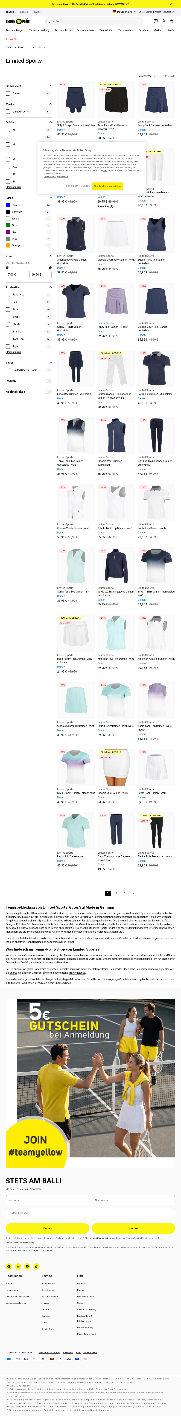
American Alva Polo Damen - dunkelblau (72, 261)
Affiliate (45, 1303)
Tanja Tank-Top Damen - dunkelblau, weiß (71, 463)
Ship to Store (48, 1329)
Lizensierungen (13, 1290)
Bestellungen (48, 1290)
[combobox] (94, 21)
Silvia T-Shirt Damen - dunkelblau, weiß (156, 593)
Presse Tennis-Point (86, 1334)
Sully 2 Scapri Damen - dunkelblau (76, 125)
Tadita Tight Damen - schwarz (155, 856)
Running (24, 12)
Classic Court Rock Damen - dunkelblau (153, 328)
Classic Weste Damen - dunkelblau (111, 463)
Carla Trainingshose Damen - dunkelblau (114, 858)
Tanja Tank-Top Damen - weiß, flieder (155, 728)
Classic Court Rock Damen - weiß (116, 259)
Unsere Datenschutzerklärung (20, 1242)
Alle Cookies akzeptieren (107, 186)
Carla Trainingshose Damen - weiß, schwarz (154, 194)
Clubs (44, 1322)
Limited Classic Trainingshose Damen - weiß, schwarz (114, 396)
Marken (158, 30)
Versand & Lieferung (86, 1309)
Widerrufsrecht (90, 1352)
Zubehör (143, 30)
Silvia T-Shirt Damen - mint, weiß (116, 726)
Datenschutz (50, 176)
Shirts (171, 955)
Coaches (46, 1316)
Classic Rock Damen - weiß (113, 793)
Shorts (13, 972)
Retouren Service (50, 1296)
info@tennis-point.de (103, 1238)
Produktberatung (85, 1327)
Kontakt (81, 1290)
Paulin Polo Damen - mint (70, 856)
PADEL (37, 12)
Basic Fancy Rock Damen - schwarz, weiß (112, 127)
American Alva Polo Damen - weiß (156, 658)
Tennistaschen (85, 30)
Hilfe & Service (48, 1283)
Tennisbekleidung (39, 30)
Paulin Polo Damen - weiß (152, 528)
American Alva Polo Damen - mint (116, 658)
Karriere (45, 1309)
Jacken (131, 955)
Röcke (159, 955)
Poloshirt (141, 969)
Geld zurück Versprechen (18, 1296)
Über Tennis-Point (85, 1296)
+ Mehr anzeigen (13, 187)
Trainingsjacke (77, 972)
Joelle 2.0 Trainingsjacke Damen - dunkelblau (116, 593)
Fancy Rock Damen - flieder (113, 326)
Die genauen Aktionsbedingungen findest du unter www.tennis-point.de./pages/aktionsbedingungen (59, 1410)
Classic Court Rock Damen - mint (75, 726)
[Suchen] (48, 21)
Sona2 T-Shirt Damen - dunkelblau (70, 328)
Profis (171, 30)
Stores (80, 1303)
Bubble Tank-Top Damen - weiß (115, 528)
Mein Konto (82, 1283)
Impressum (68, 1352)
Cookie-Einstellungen (16, 1303)
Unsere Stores (145, 12)
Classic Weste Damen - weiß (73, 528)
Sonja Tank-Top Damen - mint (73, 591)
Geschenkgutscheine (165, 12)
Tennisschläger (14, 30)
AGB (78, 1352)
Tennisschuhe (63, 30)
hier (50, 983)
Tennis (10, 12)
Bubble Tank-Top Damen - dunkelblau (152, 261)
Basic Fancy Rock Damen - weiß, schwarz (75, 660)
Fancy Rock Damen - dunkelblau (155, 125)
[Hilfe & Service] (156, 21)
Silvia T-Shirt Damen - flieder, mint (76, 793)
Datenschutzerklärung (49, 1352)
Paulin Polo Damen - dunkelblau (155, 394)
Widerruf (10, 1283)
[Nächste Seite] (133, 893)
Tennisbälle (105, 30)
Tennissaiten (125, 30)
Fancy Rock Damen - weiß (152, 793)
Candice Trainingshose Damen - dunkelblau (156, 463)
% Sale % (11, 39)
